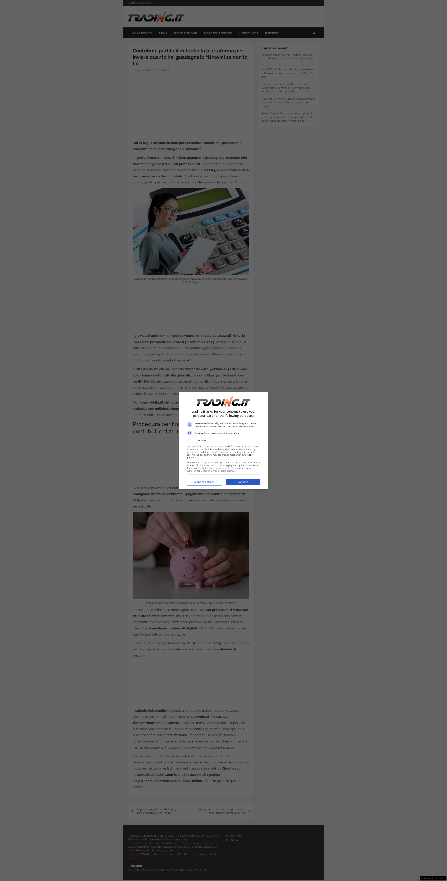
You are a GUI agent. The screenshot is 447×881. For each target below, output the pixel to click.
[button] (223, 440)
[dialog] (223, 440)
